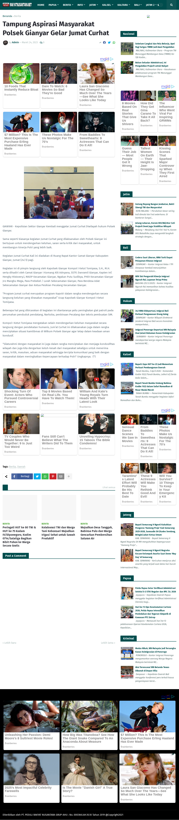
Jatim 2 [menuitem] (150, 4)
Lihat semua (109, 487)
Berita (17, 16)
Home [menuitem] (40, 4)
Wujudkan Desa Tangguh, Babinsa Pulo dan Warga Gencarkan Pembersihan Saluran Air (97, 533)
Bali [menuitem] (136, 4)
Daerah (21, 467)
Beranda (7, 16)
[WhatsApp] (114, 42)
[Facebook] (104, 42)
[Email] (60, 476)
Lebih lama (107, 642)
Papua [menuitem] (52, 4)
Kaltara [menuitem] (122, 4)
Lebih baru (10, 642)
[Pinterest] (52, 476)
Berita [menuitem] (67, 4)
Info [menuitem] (80, 4)
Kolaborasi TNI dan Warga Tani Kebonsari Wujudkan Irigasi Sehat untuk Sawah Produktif (58, 533)
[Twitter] (109, 42)
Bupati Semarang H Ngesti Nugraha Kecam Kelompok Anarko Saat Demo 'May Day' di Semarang (155, 553)
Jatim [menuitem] (92, 4)
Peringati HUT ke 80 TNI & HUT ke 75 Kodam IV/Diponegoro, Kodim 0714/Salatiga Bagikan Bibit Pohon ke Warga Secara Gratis (19, 536)
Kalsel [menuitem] (106, 4)
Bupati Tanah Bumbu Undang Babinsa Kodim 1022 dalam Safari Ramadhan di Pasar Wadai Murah (153, 386)
